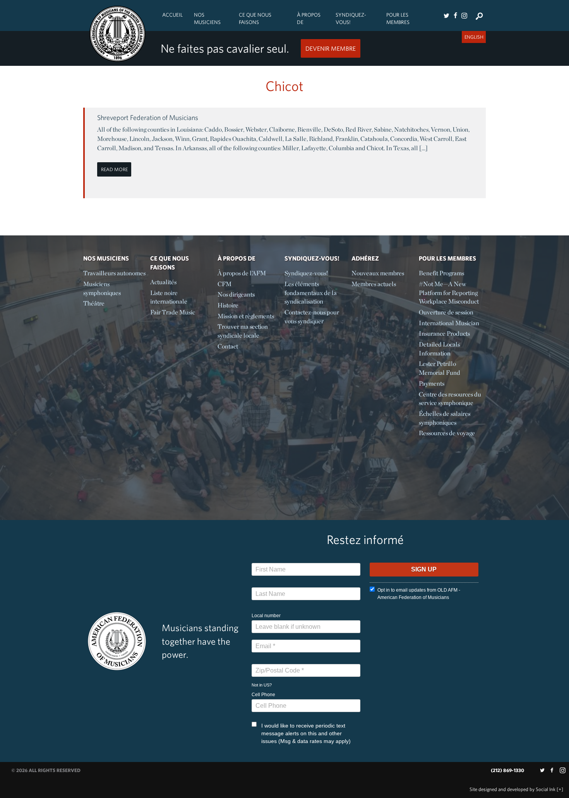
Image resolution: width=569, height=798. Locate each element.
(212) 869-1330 (507, 770)
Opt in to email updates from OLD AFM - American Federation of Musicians (418, 593)
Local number (266, 615)
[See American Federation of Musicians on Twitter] (446, 15)
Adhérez (365, 258)
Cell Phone (263, 694)
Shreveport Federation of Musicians (147, 117)
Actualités (163, 282)
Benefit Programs (441, 273)
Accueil (172, 15)
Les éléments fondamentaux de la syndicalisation (310, 292)
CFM (224, 284)
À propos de (308, 18)
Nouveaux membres (377, 273)
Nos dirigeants (236, 294)
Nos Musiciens (207, 18)
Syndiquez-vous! (351, 18)
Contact (228, 346)
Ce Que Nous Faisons (255, 18)
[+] (560, 789)
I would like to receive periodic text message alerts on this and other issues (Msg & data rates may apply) (306, 733)
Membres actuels (373, 284)
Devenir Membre (330, 48)
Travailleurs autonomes (114, 273)
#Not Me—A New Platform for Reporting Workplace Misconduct (449, 292)
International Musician (449, 323)
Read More (114, 169)
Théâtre (94, 303)
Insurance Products (444, 333)
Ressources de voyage (447, 433)
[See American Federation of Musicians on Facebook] (455, 15)
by (512, 789)
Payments (431, 383)
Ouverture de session (446, 312)
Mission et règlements (246, 316)
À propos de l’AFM (242, 273)
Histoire (228, 305)
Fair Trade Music (172, 312)
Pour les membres (398, 18)
